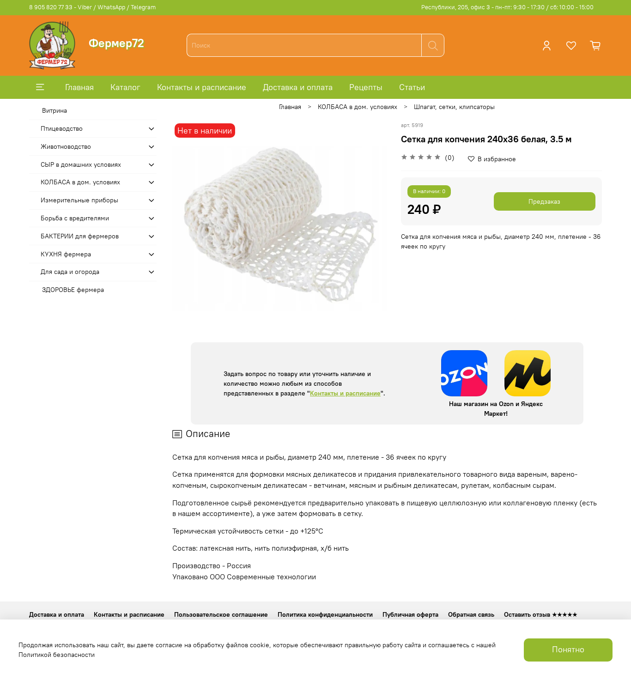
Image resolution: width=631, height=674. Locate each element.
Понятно (568, 649)
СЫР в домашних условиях (81, 164)
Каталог (125, 87)
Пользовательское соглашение (221, 614)
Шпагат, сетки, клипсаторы (454, 107)
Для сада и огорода (70, 271)
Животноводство (66, 146)
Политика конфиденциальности (325, 614)
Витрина (54, 110)
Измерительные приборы (79, 200)
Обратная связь (471, 614)
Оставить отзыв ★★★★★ (540, 614)
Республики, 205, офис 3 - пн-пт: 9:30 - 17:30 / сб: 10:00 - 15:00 (507, 7)
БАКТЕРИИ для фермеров (80, 236)
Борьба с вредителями (75, 218)
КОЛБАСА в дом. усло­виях (357, 107)
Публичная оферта (410, 614)
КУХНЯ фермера (66, 254)
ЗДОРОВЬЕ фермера (73, 289)
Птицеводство (62, 128)
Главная (79, 87)
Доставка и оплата (298, 87)
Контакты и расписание (201, 87)
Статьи (412, 87)
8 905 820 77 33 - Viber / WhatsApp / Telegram (92, 7)
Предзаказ (544, 201)
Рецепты (365, 87)
